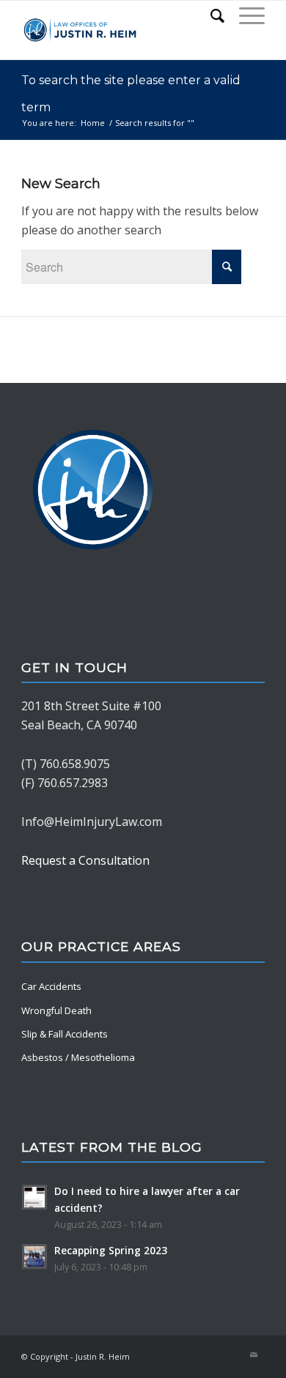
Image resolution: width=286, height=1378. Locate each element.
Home (93, 122)
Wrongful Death (56, 1010)
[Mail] (254, 1355)
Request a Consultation (85, 860)
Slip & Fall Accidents (64, 1033)
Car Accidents (51, 986)
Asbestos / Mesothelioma (78, 1057)
